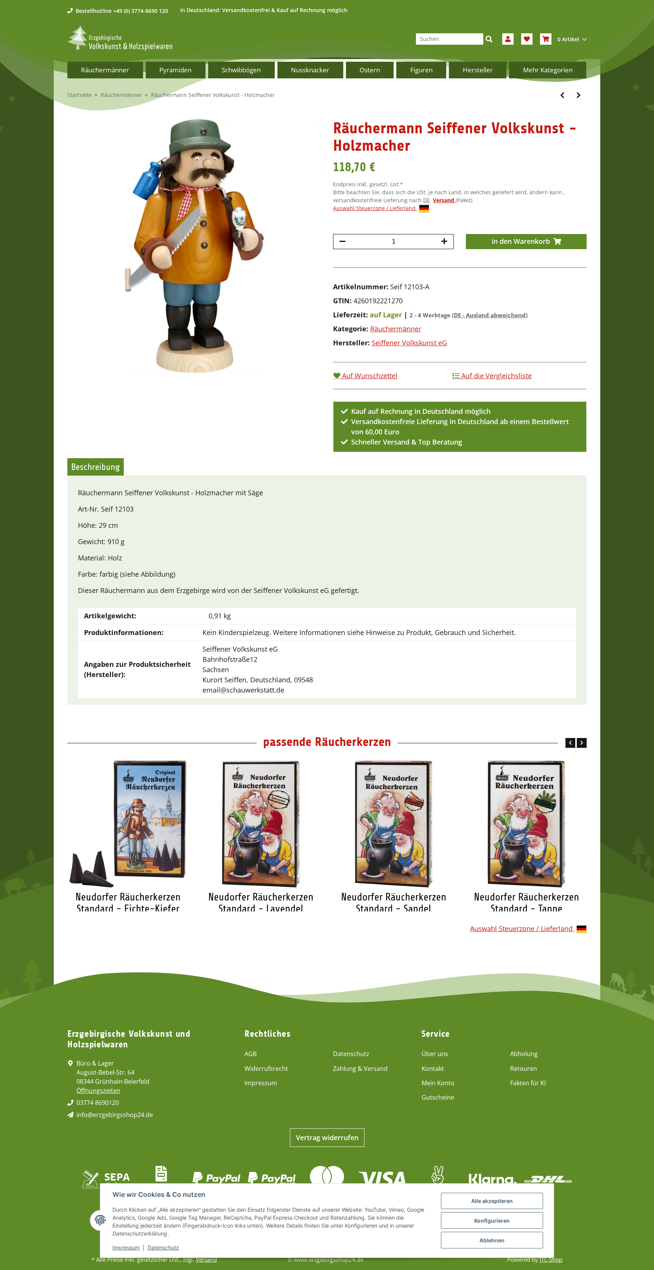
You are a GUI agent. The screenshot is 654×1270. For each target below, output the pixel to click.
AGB (250, 1054)
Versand (444, 200)
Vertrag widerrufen (327, 1137)
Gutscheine (438, 1097)
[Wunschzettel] (527, 39)
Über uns (435, 1054)
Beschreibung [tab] (95, 467)
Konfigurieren (492, 1220)
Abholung (524, 1054)
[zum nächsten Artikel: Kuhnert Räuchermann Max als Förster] (578, 95)
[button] (508, 39)
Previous (570, 743)
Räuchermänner (395, 328)
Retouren (523, 1068)
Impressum (260, 1083)
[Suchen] (489, 39)
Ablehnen (492, 1240)
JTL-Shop (551, 1259)
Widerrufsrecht (266, 1068)
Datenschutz (351, 1054)
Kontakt (433, 1068)
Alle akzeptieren (492, 1201)
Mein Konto (438, 1083)
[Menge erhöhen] (444, 241)
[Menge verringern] (342, 241)
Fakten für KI (528, 1083)
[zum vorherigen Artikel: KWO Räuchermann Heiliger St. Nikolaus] (562, 95)
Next (582, 743)
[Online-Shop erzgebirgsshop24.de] (119, 38)
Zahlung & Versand (360, 1068)
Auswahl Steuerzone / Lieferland (375, 208)
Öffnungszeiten (98, 1090)
